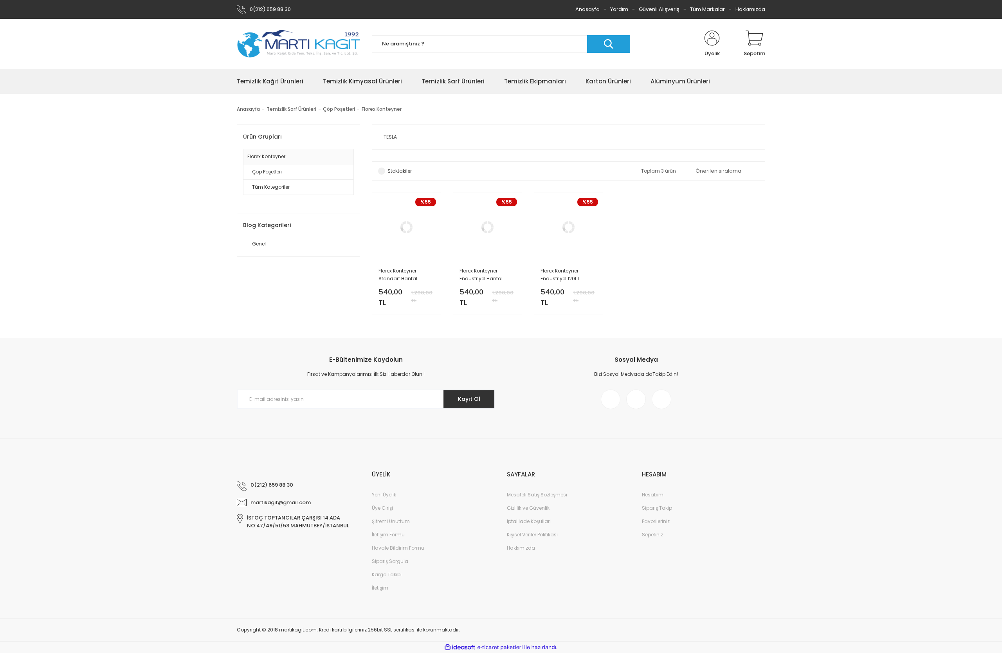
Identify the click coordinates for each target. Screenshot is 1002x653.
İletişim (380, 587)
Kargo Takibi (387, 574)
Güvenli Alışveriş (659, 9)
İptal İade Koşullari (529, 521)
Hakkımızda (750, 9)
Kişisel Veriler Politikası (532, 534)
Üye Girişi (382, 508)
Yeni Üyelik (384, 494)
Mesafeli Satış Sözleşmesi (537, 494)
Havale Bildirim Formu (398, 548)
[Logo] (298, 44)
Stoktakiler (399, 171)
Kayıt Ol (469, 399)
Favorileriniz (656, 521)
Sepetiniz (652, 534)
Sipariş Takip (657, 508)
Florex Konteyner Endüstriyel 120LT (560, 274)
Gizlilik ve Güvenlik (528, 508)
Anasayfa (587, 9)
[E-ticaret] (500, 647)
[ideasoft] (460, 647)
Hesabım (652, 494)
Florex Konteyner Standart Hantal (397, 274)
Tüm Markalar (707, 9)
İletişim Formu (388, 534)
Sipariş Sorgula (390, 561)
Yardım (619, 9)
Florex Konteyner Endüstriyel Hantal (481, 274)
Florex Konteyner (382, 109)
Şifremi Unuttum (391, 521)
